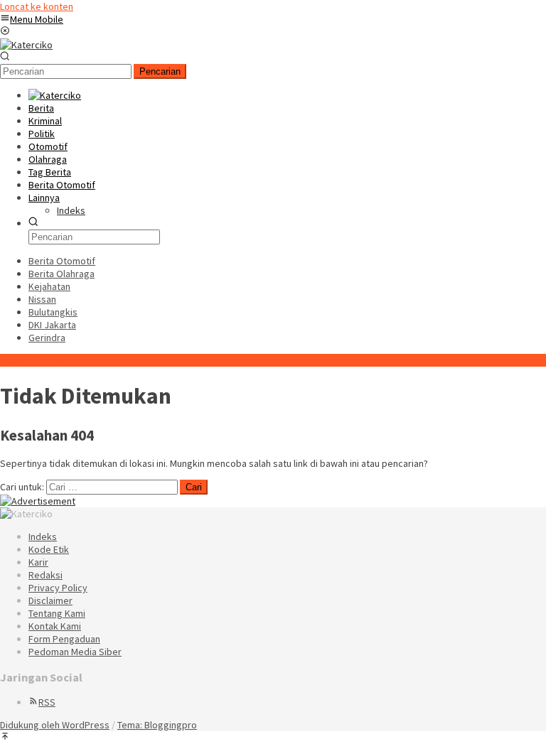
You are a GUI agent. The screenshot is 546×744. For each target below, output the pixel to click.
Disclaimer (50, 600)
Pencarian (160, 71)
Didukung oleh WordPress (54, 724)
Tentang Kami (56, 613)
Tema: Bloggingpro (157, 724)
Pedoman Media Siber (75, 651)
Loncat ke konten (36, 6)
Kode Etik (48, 549)
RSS (46, 702)
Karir (38, 562)
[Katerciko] (26, 44)
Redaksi (45, 574)
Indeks (42, 536)
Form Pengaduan (64, 638)
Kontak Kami (54, 626)
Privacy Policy (57, 587)
